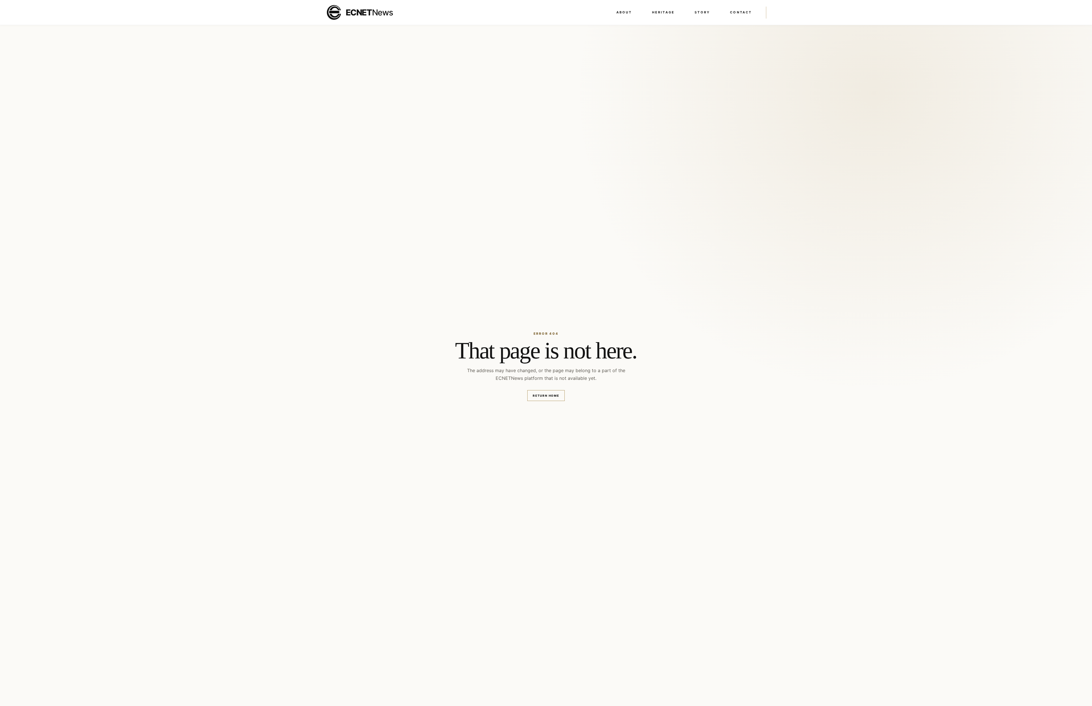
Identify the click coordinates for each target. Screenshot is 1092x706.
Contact (741, 12)
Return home (546, 395)
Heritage (663, 12)
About (624, 12)
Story (702, 12)
